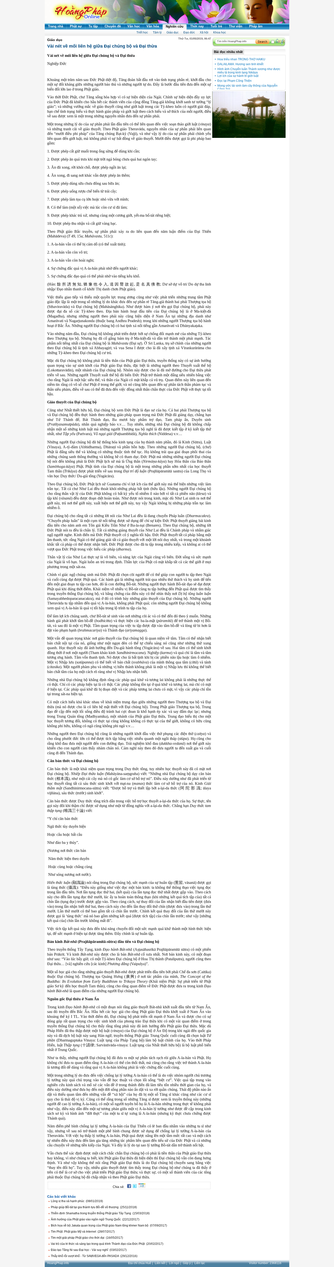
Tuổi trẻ (216, 26)
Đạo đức (189, 32)
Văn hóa (152, 26)
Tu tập (93, 26)
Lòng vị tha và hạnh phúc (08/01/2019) (77, 1201)
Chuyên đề (113, 26)
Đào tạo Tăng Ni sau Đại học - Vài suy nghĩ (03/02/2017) (89, 1250)
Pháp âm (256, 26)
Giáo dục (172, 32)
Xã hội (204, 32)
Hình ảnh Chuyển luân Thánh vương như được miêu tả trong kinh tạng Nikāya (248, 70)
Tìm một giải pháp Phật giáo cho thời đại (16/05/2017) (87, 1237)
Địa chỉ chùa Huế (139, 1263)
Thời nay (197, 26)
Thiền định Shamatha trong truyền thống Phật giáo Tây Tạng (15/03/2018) (100, 1213)
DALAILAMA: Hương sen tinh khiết (240, 64)
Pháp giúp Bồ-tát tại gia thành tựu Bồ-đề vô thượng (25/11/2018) (94, 1207)
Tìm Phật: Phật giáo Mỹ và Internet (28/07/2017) (83, 1231)
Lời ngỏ (174, 1263)
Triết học (142, 32)
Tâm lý (157, 32)
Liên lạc (199, 1263)
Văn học (133, 26)
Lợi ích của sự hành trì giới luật (237, 76)
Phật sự (76, 26)
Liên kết (160, 1263)
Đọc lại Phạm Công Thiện (234, 80)
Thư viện (235, 26)
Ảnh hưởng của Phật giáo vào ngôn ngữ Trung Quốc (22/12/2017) (95, 1219)
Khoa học (219, 32)
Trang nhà (55, 26)
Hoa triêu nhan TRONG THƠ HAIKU (241, 59)
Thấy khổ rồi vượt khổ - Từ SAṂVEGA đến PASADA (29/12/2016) (94, 1256)
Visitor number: (265, 1263)
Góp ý (187, 1263)
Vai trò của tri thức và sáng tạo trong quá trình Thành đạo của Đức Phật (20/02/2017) (107, 1244)
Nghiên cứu (174, 26)
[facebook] (128, 1187)
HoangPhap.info (58, 1263)
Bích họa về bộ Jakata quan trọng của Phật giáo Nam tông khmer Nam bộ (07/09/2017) (109, 1225)
